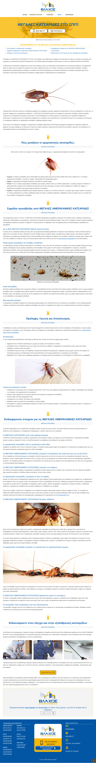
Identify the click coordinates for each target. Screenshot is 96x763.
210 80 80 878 (7, 749)
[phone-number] (94, 761)
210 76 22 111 (7, 727)
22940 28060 (21, 747)
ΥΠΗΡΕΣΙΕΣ (49, 14)
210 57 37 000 (21, 730)
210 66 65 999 (7, 754)
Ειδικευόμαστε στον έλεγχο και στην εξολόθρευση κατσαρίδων (69, 53)
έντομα (24, 456)
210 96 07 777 (7, 738)
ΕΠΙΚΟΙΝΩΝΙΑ (69, 14)
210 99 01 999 (7, 743)
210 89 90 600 (7, 736)
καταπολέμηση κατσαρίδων (67, 238)
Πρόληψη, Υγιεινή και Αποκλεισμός (17, 53)
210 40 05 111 (21, 727)
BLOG (59, 14)
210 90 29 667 (7, 730)
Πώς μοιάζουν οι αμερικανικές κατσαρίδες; (19, 48)
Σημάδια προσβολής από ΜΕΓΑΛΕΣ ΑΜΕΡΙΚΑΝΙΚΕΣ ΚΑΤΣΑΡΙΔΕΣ (27, 50)
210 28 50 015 (7, 752)
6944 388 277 (51, 744)
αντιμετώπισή (62, 495)
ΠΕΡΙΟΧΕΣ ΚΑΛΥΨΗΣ (36, 14)
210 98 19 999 (7, 741)
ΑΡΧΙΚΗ (25, 14)
